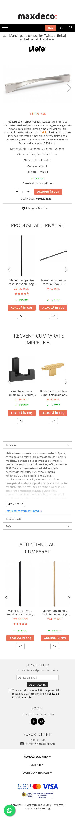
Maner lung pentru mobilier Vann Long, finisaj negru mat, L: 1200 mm (22, 282)
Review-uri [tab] (13, 519)
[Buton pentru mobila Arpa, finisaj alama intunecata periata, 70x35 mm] (53, 370)
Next (69, 88)
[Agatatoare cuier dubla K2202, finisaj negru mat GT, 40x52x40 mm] (22, 370)
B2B (50, 27)
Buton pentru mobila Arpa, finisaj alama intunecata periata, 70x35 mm (53, 393)
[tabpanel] (37, 84)
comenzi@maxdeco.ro (40, 744)
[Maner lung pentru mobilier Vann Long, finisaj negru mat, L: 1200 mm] (22, 256)
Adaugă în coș (48, 191)
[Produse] (5, 28)
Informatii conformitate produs (24, 510)
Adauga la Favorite (36, 208)
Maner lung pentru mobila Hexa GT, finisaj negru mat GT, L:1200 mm (53, 282)
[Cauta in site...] (70, 27)
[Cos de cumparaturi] (62, 27)
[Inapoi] (3, 36)
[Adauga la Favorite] (21, 316)
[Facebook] (34, 721)
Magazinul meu (36, 756)
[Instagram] (41, 721)
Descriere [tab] (11, 445)
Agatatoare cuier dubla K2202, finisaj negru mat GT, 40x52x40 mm (21, 393)
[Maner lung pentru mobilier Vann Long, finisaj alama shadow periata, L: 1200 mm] (54, 584)
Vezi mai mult (15, 504)
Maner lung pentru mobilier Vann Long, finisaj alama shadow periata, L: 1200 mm (54, 612)
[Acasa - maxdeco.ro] (37, 16)
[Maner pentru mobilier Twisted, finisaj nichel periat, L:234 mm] (37, 84)
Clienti (36, 765)
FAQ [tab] (8, 526)
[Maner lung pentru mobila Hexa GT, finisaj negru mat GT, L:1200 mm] (53, 256)
